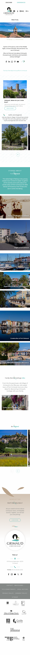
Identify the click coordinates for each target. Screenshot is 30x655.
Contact (10, 585)
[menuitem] (9, 2)
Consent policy (21, 593)
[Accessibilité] (17, 11)
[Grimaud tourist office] (15, 540)
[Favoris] (20, 11)
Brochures (19, 585)
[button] (23, 11)
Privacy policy (8, 593)
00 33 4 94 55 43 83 (15, 570)
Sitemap (15, 597)
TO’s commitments (9, 589)
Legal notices (22, 589)
